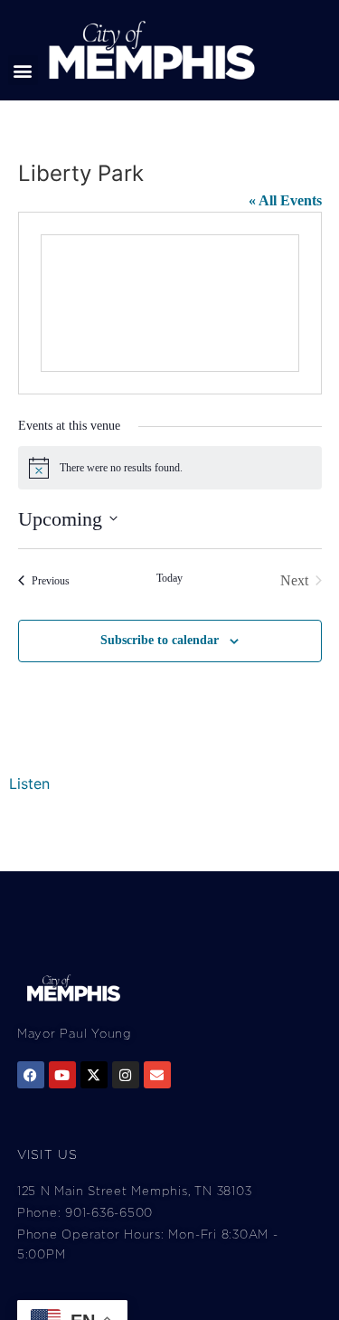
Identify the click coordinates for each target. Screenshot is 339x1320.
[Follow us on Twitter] (94, 1074)
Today (169, 578)
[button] (23, 70)
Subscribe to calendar (159, 640)
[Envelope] (157, 1074)
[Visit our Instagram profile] (125, 1074)
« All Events (285, 200)
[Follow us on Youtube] (62, 1074)
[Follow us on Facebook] (30, 1074)
